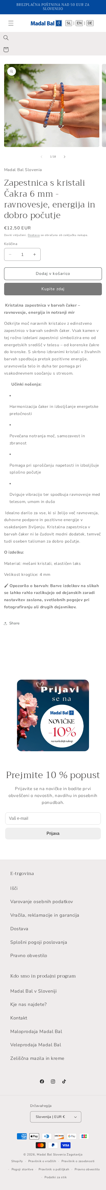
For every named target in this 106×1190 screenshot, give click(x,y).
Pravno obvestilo (28, 955)
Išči (13, 888)
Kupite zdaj (53, 289)
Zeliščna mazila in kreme (37, 1058)
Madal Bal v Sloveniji (33, 991)
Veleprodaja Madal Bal (35, 1045)
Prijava (53, 833)
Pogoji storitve (22, 1169)
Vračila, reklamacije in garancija (45, 915)
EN (79, 23)
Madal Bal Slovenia (51, 1154)
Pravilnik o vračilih (42, 1161)
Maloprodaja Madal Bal (36, 1031)
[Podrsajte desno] (64, 156)
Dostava (34, 235)
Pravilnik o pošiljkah (54, 1169)
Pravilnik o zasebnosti (78, 1161)
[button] (11, 23)
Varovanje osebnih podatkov (41, 902)
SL (69, 23)
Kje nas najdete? (28, 1004)
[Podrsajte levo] (41, 156)
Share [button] (14, 623)
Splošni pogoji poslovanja (38, 942)
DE (90, 23)
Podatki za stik (56, 1177)
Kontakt (18, 1018)
